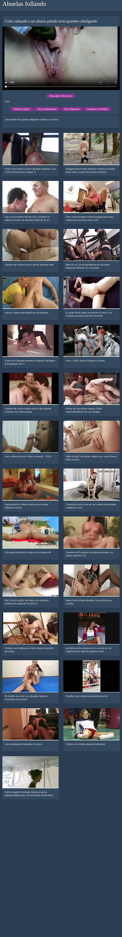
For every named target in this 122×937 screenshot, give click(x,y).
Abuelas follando (24, 3)
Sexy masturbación (47, 109)
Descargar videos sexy (61, 96)
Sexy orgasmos (71, 109)
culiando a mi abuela (97, 109)
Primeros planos (22, 109)
